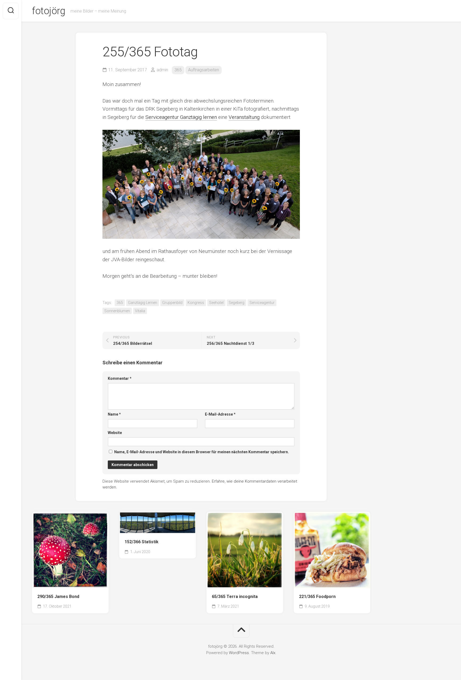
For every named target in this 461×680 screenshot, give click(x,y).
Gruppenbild (172, 302)
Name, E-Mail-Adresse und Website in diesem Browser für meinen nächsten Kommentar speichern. (201, 452)
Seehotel (216, 302)
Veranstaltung (244, 117)
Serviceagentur (262, 302)
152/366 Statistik (141, 541)
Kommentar (120, 378)
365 (178, 69)
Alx (272, 652)
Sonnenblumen (117, 311)
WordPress (239, 652)
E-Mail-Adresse (220, 414)
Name (114, 414)
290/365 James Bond (58, 596)
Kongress (196, 302)
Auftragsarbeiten (203, 69)
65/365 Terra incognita (235, 596)
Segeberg (236, 302)
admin (162, 69)
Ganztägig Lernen (142, 302)
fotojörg (48, 11)
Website (115, 433)
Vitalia (140, 311)
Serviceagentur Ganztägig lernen (181, 117)
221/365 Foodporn (317, 596)
